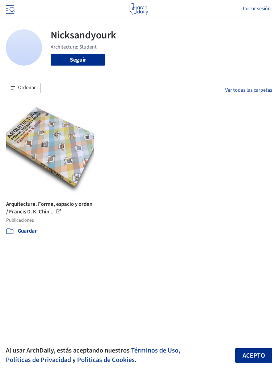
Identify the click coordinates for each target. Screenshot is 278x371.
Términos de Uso (154, 350)
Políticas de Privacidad (38, 359)
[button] (23, 88)
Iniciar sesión (257, 8)
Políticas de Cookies (106, 359)
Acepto (254, 355)
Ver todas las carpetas (248, 90)
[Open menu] (9, 9)
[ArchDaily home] (139, 8)
